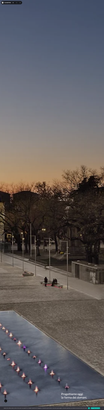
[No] (102, 408)
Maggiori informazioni (95, 408)
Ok (88, 408)
